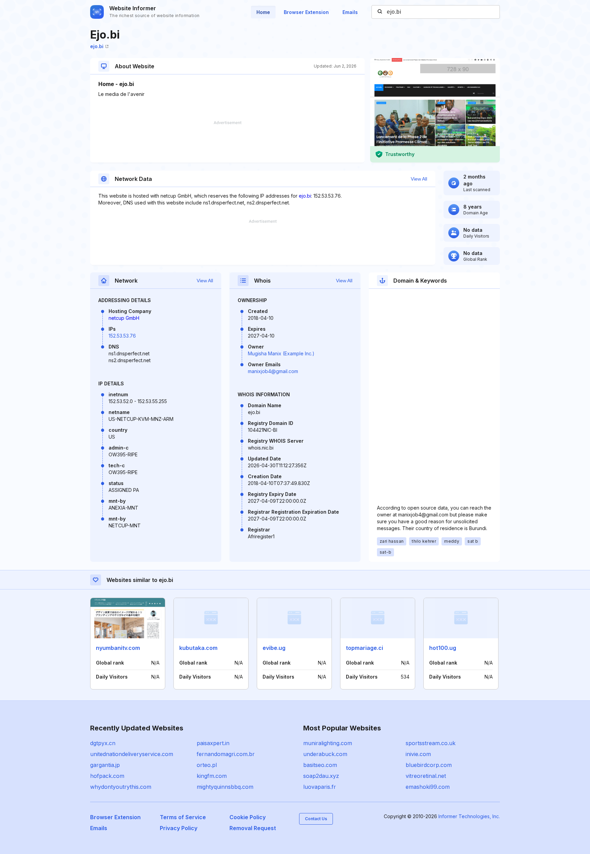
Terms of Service (183, 817)
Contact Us (316, 818)
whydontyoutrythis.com (120, 786)
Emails (350, 12)
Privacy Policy (178, 828)
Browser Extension (306, 12)
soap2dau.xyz (321, 775)
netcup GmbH (124, 318)
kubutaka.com (198, 647)
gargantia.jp (105, 765)
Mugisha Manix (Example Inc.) (281, 353)
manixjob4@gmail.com (273, 371)
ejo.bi (96, 46)
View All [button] (419, 179)
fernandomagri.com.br (226, 754)
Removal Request (252, 828)
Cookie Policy (247, 817)
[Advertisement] (227, 141)
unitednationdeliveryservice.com (131, 754)
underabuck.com (325, 754)
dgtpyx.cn (102, 743)
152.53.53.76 (122, 336)
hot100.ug (442, 647)
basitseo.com (320, 765)
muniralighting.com (327, 743)
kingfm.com (212, 775)
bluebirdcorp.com (429, 765)
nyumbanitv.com (118, 647)
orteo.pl (207, 765)
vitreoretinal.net (426, 775)
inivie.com (418, 754)
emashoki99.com (428, 786)
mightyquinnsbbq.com (225, 786)
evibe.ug (274, 647)
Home (263, 12)
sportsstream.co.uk (430, 743)
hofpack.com (107, 775)
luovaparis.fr (319, 786)
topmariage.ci (364, 647)
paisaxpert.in (213, 743)
